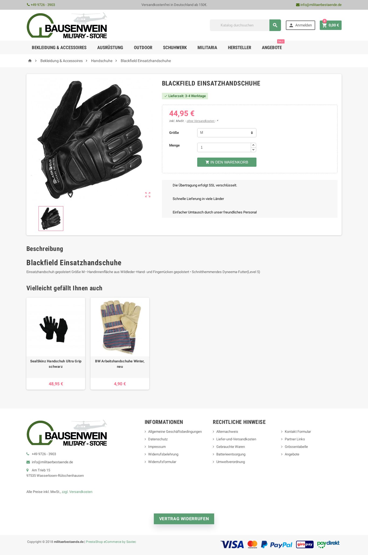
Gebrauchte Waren (230, 447)
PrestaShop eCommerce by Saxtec (111, 542)
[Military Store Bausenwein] (66, 25)
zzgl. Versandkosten (77, 492)
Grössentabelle (296, 447)
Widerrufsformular (162, 462)
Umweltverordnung (230, 462)
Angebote (273, 45)
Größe (174, 133)
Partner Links (295, 439)
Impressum (157, 447)
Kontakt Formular (298, 432)
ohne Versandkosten (201, 121)
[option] (56, 344)
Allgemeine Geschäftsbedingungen (175, 432)
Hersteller (239, 47)
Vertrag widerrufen (184, 518)
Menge (174, 145)
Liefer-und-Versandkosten (236, 439)
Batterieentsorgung (230, 454)
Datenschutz (158, 439)
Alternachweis (227, 432)
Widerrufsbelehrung (163, 454)
